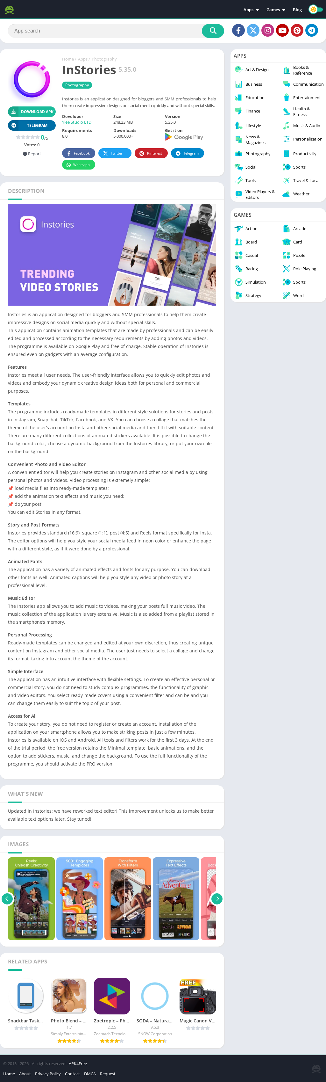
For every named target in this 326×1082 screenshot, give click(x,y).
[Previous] (7, 898)
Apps (248, 9)
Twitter (117, 153)
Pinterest (154, 153)
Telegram (191, 153)
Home (68, 59)
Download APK (37, 111)
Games (273, 9)
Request (108, 1074)
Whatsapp (81, 164)
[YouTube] (282, 30)
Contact (72, 1074)
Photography (104, 59)
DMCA (90, 1074)
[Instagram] (267, 30)
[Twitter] (253, 30)
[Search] (213, 31)
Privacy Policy (48, 1074)
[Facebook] (238, 30)
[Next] (217, 898)
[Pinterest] (297, 30)
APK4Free (78, 1063)
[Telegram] (311, 30)
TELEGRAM (37, 125)
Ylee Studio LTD (76, 122)
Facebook (82, 153)
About (25, 1074)
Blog (297, 9)
